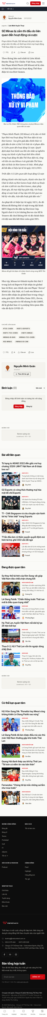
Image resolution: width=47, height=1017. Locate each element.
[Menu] (43, 3)
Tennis (4, 836)
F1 (2, 848)
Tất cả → (10, 9)
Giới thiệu (5, 890)
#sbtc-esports (23, 329)
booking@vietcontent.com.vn (15, 938)
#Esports (25, 473)
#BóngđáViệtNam (27, 582)
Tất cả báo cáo (30, 828)
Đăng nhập (35, 3)
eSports (4, 852)
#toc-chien (8, 329)
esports (4, 26)
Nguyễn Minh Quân (15, 18)
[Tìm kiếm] (27, 3)
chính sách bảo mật (22, 982)
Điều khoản (6, 902)
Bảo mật (5, 906)
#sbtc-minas (26, 333)
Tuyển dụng (6, 898)
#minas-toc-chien (27, 337)
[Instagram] (15, 954)
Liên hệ (4, 894)
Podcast (4, 867)
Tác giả (27, 879)
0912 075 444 (10, 942)
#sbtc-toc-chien (10, 333)
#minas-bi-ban (9, 337)
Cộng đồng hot (30, 875)
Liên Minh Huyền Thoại (16, 26)
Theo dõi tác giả (23, 374)
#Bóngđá (25, 606)
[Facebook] (4, 954)
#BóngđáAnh (26, 791)
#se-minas (7, 342)
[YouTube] (10, 954)
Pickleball (5, 840)
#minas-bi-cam (22, 342)
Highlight (28, 871)
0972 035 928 (24, 942)
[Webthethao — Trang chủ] (8, 3)
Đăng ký (29, 406)
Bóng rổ (4, 832)
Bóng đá (4, 828)
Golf (3, 844)
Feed (26, 867)
